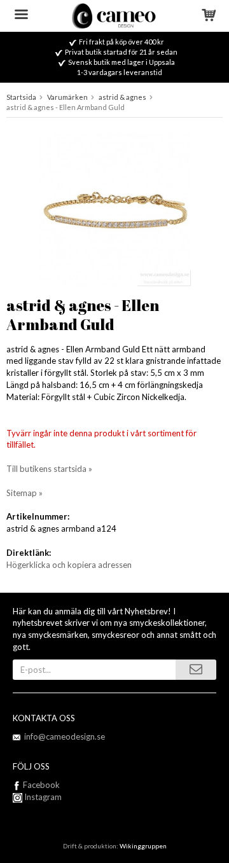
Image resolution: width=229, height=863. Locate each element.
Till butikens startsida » (49, 469)
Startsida (21, 97)
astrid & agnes (122, 97)
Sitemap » (24, 493)
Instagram (42, 797)
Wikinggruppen (143, 846)
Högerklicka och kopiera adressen (69, 565)
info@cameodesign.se (64, 736)
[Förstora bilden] (114, 209)
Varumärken (67, 97)
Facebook (41, 785)
